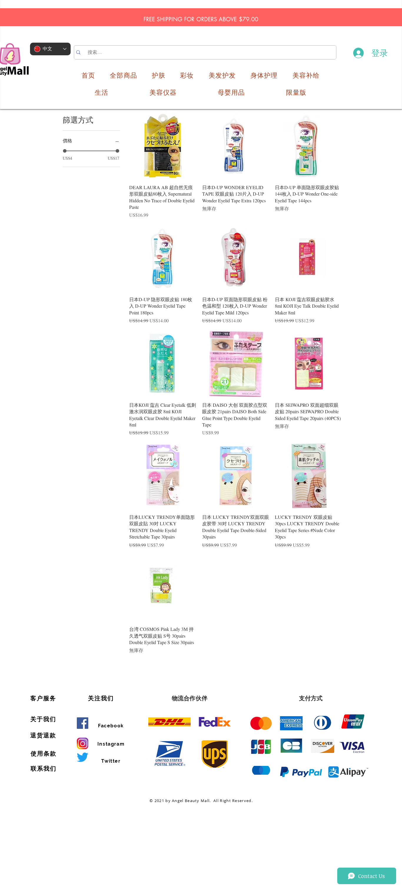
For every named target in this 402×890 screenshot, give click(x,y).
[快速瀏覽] (162, 145)
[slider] (64, 150)
